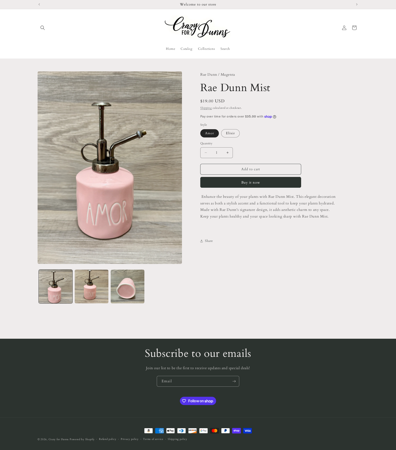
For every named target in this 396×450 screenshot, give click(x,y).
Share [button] (209, 241)
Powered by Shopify (82, 439)
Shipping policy (177, 439)
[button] (43, 28)
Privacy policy (130, 439)
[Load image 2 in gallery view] (91, 286)
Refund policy (107, 439)
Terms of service (153, 439)
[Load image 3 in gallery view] (127, 286)
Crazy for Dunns (59, 439)
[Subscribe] (234, 381)
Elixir (230, 133)
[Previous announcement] (39, 4)
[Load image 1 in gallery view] (55, 286)
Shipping (206, 108)
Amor (209, 133)
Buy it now (250, 182)
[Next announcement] (357, 4)
